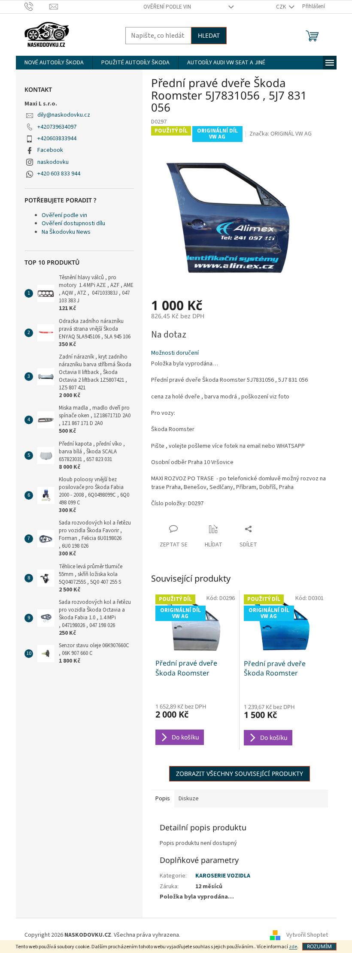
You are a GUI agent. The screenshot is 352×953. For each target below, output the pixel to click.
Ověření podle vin (167, 7)
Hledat (209, 35)
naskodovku (53, 162)
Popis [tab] (162, 798)
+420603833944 (56, 138)
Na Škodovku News (66, 232)
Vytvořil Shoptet (307, 935)
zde (293, 946)
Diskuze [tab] (189, 798)
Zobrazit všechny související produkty (239, 773)
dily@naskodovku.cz (63, 115)
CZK (281, 7)
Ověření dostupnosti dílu (73, 223)
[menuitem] (54, 62)
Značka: (280, 134)
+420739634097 (56, 127)
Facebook (50, 150)
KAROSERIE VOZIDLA (222, 876)
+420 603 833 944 (58, 173)
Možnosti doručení (175, 353)
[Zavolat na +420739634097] (37, 6)
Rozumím (319, 946)
